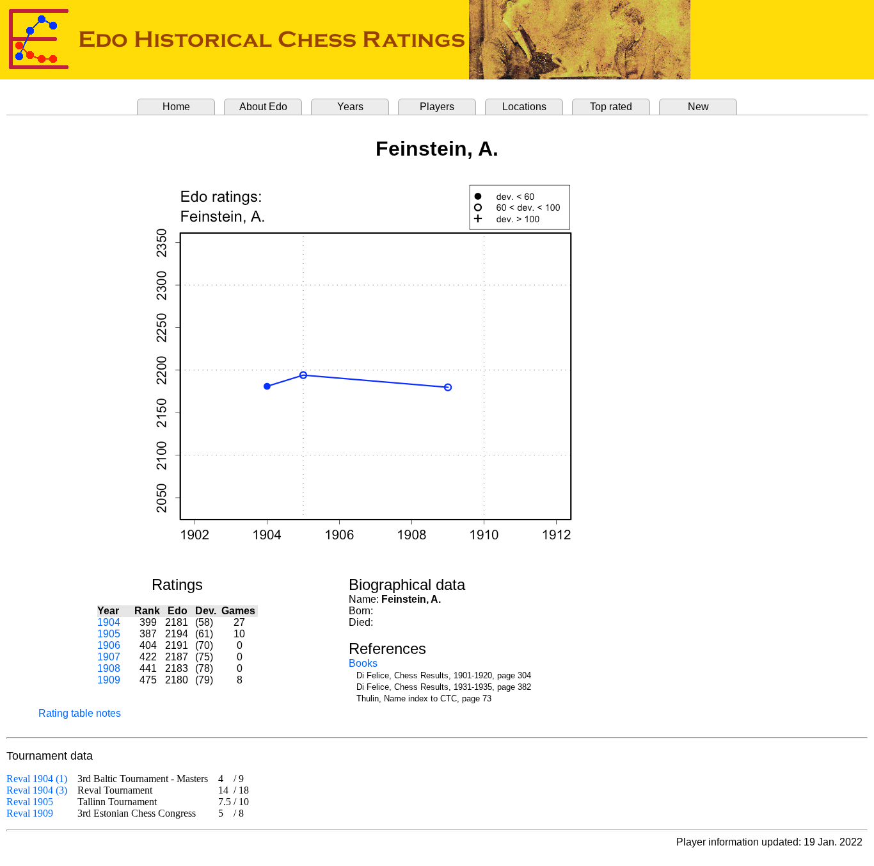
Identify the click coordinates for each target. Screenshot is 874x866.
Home (176, 106)
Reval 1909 (29, 813)
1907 (108, 656)
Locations (524, 106)
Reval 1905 (29, 801)
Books (363, 663)
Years (350, 106)
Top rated (611, 106)
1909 (108, 679)
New (698, 106)
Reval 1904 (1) (36, 778)
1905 (108, 633)
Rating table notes (79, 713)
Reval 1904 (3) (36, 790)
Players (437, 106)
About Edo (263, 106)
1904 (108, 622)
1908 (108, 668)
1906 (108, 645)
